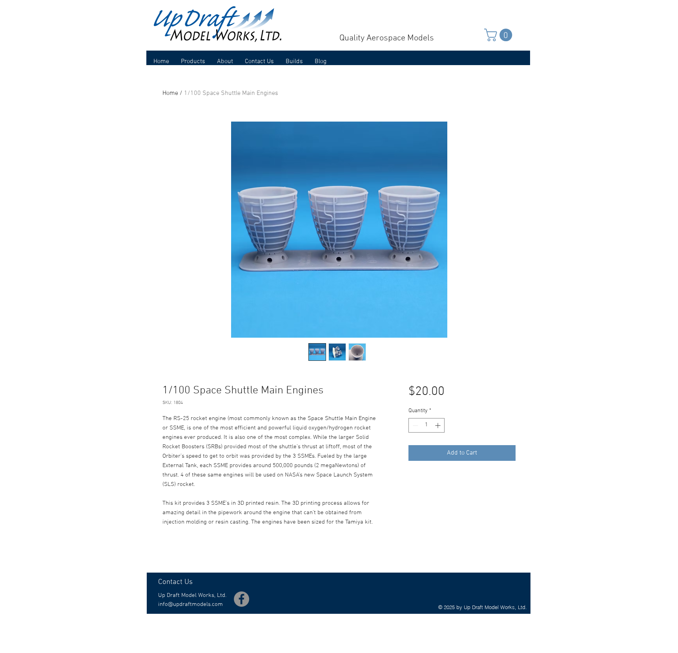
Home (170, 93)
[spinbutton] (426, 425)
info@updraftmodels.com (190, 604)
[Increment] (438, 425)
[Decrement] (414, 425)
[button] (499, 35)
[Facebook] (241, 599)
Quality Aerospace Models (386, 38)
